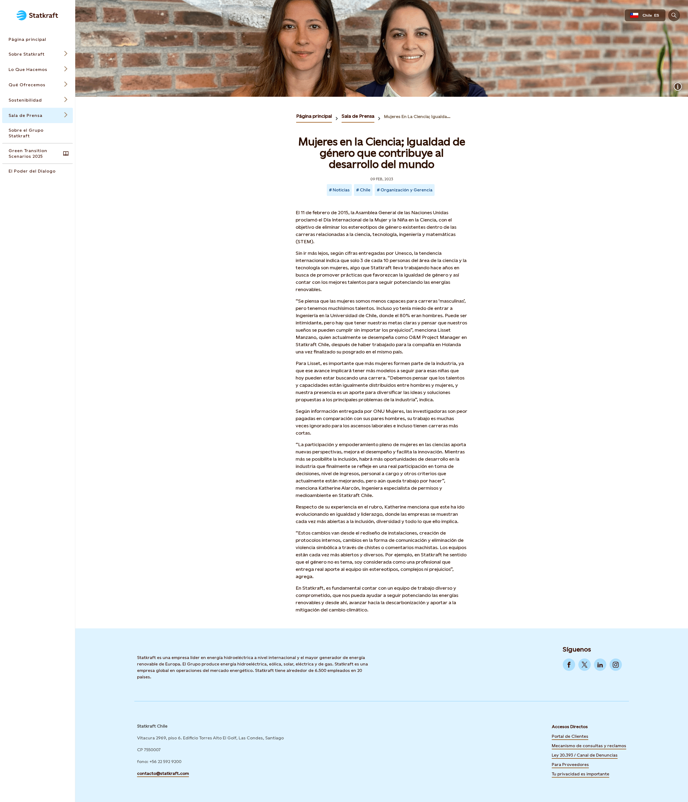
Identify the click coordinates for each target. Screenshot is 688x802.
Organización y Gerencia (406, 189)
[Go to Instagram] (616, 664)
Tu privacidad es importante (580, 773)
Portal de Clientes (570, 736)
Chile (365, 189)
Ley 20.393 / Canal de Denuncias (585, 755)
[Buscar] (674, 15)
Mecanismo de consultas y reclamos (589, 745)
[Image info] (677, 86)
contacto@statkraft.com (163, 773)
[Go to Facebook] (569, 664)
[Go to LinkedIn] (600, 664)
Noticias (341, 189)
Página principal (314, 116)
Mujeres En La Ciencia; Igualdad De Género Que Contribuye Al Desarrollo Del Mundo (418, 116)
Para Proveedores (570, 764)
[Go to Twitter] (584, 664)
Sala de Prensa (358, 116)
